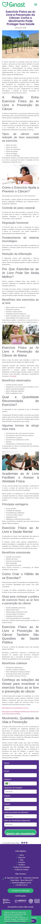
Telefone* (8, 779)
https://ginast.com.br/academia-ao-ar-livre (15, 708)
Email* (6, 771)
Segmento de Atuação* (13, 788)
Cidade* (7, 804)
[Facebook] (20, 911)
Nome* (7, 763)
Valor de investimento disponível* (17, 820)
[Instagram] (16, 911)
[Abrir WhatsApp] (36, 919)
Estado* (7, 796)
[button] (35, 4)
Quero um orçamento (20, 833)
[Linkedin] (24, 911)
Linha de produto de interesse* (16, 812)
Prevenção (13, 376)
